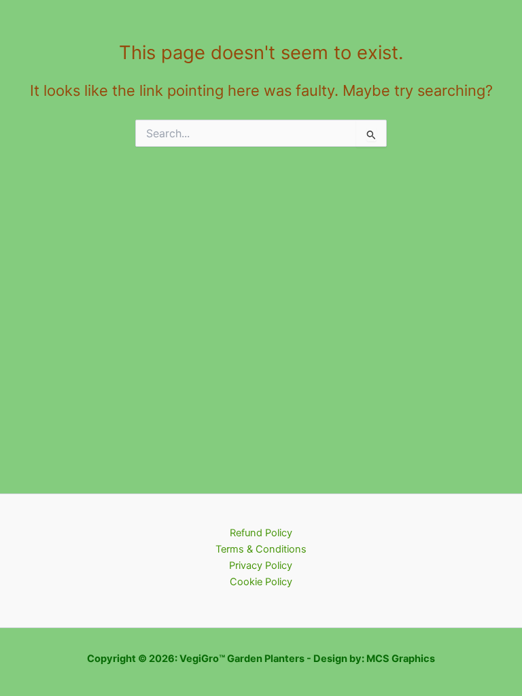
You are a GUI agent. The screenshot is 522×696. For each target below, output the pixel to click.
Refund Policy (261, 533)
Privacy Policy (260, 565)
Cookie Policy (261, 582)
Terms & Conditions (261, 549)
